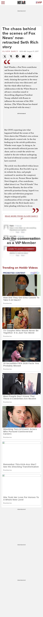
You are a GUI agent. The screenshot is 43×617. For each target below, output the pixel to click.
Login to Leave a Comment (21, 249)
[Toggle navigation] (3, 3)
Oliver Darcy (10, 51)
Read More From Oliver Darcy (21, 216)
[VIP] (39, 3)
